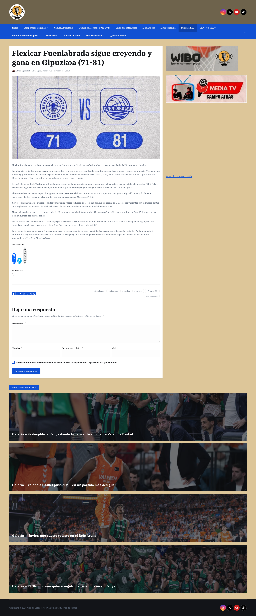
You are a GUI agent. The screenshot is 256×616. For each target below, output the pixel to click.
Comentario (19, 323)
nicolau (126, 291)
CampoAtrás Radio (64, 27)
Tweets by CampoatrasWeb (179, 176)
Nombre (17, 348)
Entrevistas (51, 35)
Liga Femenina (168, 27)
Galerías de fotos (71, 35)
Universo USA (207, 27)
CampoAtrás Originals (35, 27)
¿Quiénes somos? (118, 35)
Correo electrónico (72, 348)
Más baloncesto (94, 35)
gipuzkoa (114, 291)
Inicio (15, 27)
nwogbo (138, 291)
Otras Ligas (36, 70)
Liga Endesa (149, 27)
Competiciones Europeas (25, 35)
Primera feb (153, 291)
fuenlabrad (100, 291)
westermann (152, 296)
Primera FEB (187, 27)
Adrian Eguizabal (22, 70)
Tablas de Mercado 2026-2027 (94, 27)
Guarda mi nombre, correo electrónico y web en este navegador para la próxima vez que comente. (67, 362)
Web (114, 348)
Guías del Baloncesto (126, 27)
